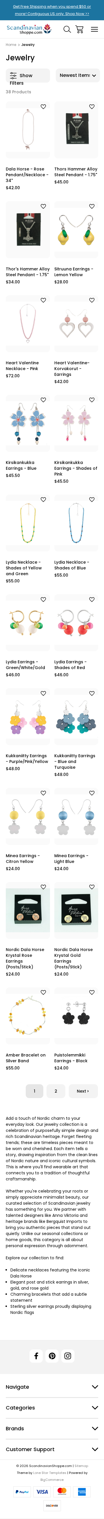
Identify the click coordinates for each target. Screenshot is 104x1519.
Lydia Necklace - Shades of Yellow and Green (24, 568)
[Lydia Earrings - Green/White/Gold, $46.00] (28, 622)
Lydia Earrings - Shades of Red (70, 665)
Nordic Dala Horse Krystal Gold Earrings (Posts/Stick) (73, 958)
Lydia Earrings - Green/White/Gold (25, 665)
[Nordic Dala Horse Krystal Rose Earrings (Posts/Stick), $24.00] (28, 910)
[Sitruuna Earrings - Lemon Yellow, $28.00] (76, 229)
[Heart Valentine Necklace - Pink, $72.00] (28, 323)
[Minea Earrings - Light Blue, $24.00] (76, 816)
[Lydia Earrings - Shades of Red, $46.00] (76, 622)
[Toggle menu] (95, 29)
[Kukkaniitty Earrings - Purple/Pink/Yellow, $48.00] (28, 716)
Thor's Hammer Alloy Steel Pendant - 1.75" (28, 272)
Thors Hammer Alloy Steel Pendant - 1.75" (75, 172)
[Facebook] (36, 1356)
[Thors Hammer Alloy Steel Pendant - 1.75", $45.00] (76, 129)
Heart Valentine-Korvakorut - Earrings (72, 368)
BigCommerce (52, 1479)
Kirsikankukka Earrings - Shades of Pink (75, 468)
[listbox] (78, 75)
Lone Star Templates (49, 1472)
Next (81, 1091)
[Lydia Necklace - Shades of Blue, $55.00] (76, 523)
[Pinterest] (52, 1356)
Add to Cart (27, 151)
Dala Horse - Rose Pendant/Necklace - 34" (27, 174)
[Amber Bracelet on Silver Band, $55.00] (28, 1015)
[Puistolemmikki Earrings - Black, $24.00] (76, 1015)
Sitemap (81, 1466)
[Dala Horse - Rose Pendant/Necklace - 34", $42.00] (28, 129)
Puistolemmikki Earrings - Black (71, 1058)
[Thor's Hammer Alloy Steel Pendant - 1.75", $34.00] (28, 229)
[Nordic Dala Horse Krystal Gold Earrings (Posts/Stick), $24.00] (76, 910)
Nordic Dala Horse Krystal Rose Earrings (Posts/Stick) (25, 958)
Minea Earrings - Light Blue (71, 858)
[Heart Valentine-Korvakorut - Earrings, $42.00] (76, 323)
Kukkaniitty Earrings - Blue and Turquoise (74, 761)
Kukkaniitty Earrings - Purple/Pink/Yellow (27, 758)
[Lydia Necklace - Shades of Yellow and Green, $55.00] (28, 523)
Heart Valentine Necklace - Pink (22, 366)
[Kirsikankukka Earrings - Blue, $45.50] (28, 423)
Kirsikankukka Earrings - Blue (21, 465)
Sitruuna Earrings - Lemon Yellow (73, 272)
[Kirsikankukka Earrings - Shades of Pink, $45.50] (76, 423)
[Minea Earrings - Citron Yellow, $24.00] (28, 816)
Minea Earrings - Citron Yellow (23, 858)
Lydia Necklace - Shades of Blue (71, 565)
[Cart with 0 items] (79, 29)
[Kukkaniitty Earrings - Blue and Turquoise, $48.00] (76, 716)
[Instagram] (68, 1356)
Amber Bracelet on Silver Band (26, 1058)
